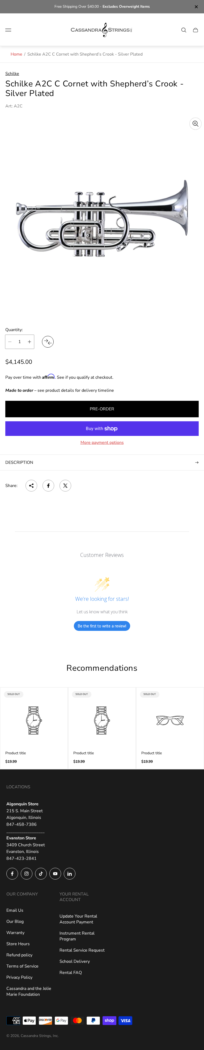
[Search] (184, 30)
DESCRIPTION (19, 462)
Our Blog (15, 921)
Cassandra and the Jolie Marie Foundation (28, 991)
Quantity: (14, 329)
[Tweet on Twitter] (65, 485)
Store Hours (18, 944)
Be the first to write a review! (102, 625)
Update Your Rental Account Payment (78, 919)
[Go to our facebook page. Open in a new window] (12, 874)
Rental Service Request (82, 950)
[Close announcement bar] (196, 6)
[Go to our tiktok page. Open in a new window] (41, 874)
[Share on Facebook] (48, 485)
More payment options (102, 442)
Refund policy (19, 955)
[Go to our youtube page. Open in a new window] (55, 874)
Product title (15, 753)
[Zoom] (195, 124)
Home (16, 54)
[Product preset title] (34, 720)
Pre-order (102, 409)
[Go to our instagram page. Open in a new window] (26, 874)
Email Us (14, 910)
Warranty (15, 933)
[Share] (31, 485)
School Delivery (75, 961)
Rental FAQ (71, 973)
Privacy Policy (19, 977)
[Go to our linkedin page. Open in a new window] (69, 874)
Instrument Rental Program (77, 936)
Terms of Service (22, 966)
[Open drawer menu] (8, 30)
